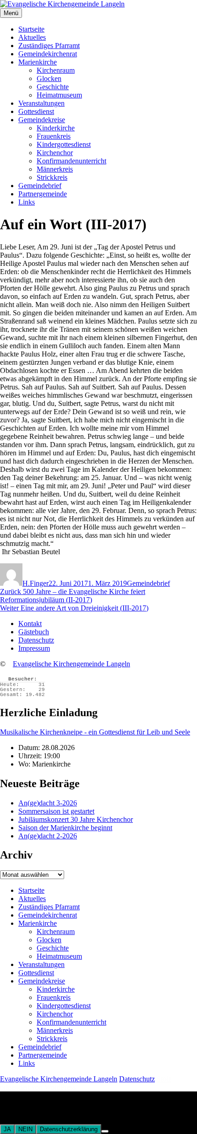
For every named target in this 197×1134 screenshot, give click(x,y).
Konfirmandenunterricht (71, 161)
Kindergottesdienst (64, 144)
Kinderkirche (56, 128)
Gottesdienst (36, 111)
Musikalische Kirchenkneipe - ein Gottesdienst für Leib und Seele (95, 732)
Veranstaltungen (41, 103)
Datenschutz (36, 640)
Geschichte (53, 87)
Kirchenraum (56, 70)
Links (26, 202)
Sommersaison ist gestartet (56, 811)
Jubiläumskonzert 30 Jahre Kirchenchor (75, 819)
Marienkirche (37, 62)
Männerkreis (55, 169)
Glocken (49, 78)
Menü (11, 13)
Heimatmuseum (59, 95)
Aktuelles (32, 37)
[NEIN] (105, 1131)
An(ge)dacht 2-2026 (47, 836)
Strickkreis (52, 177)
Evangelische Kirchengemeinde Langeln (71, 664)
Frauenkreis (54, 136)
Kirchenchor (55, 153)
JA (7, 1129)
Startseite (31, 29)
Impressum (34, 648)
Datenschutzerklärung (69, 1129)
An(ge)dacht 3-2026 (47, 803)
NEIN (25, 1129)
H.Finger (35, 583)
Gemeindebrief (39, 185)
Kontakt (30, 623)
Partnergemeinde (42, 194)
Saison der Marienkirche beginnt (65, 828)
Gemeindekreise (41, 120)
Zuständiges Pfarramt (49, 45)
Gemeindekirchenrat (47, 54)
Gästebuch (33, 632)
